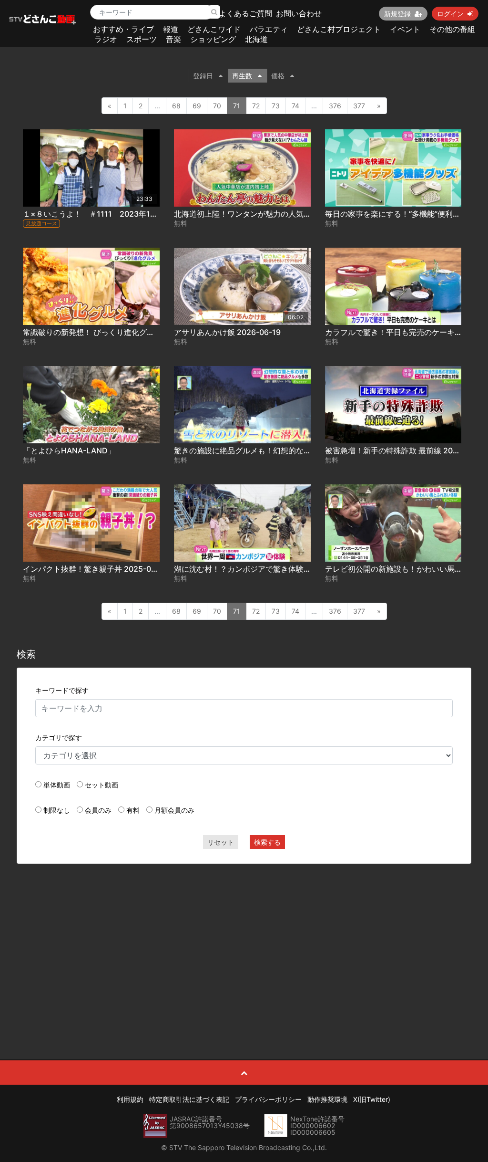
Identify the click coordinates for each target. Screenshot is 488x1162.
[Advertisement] (244, 940)
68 (176, 106)
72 (256, 106)
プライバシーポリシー (268, 1099)
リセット (220, 842)
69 (197, 106)
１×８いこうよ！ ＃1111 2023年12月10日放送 (108, 214)
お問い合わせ (299, 13)
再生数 (242, 76)
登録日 (203, 76)
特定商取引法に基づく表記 (189, 1099)
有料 (133, 810)
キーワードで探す (62, 690)
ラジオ (105, 39)
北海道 (256, 39)
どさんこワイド (214, 29)
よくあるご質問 (245, 13)
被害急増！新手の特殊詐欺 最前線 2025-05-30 (406, 450)
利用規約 (130, 1099)
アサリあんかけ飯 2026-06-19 (227, 332)
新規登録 (397, 14)
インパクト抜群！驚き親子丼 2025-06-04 (96, 569)
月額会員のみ (174, 810)
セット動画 (101, 785)
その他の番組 (452, 29)
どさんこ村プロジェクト (339, 29)
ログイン (450, 14)
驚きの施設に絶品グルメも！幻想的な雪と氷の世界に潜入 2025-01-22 (296, 450)
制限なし (56, 810)
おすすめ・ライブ (123, 29)
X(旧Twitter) (371, 1099)
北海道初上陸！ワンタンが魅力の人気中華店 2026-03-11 (272, 214)
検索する (267, 842)
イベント (405, 29)
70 (217, 106)
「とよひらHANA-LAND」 (69, 450)
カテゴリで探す (58, 737)
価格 (278, 76)
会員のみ (98, 810)
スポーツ (141, 39)
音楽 (173, 39)
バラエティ (269, 29)
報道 (170, 29)
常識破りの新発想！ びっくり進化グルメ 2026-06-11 (115, 332)
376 (335, 106)
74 (295, 106)
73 (276, 106)
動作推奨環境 (327, 1099)
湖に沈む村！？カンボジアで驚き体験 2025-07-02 (262, 569)
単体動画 (56, 785)
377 (359, 106)
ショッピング (213, 39)
